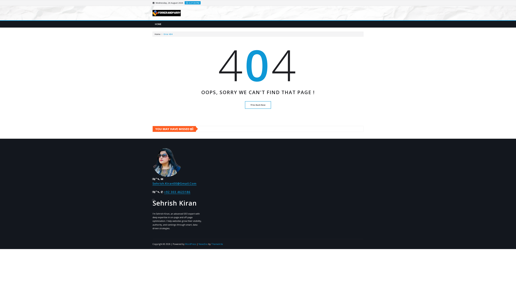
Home (158, 24)
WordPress (190, 244)
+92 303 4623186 (177, 192)
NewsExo (203, 244)
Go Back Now (258, 105)
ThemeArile (217, 244)
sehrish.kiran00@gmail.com (174, 183)
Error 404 (168, 34)
